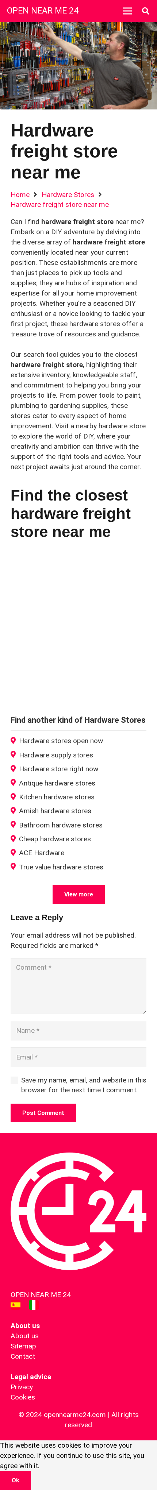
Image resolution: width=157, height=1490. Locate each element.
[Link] (15, 1305)
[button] (146, 11)
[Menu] (128, 11)
